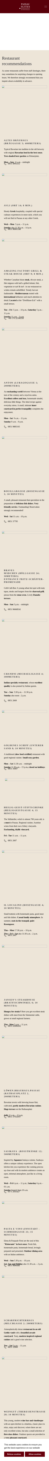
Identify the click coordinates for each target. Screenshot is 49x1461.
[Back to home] (24, 6)
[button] (45, 6)
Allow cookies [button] (35, 1454)
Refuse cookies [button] (14, 1454)
